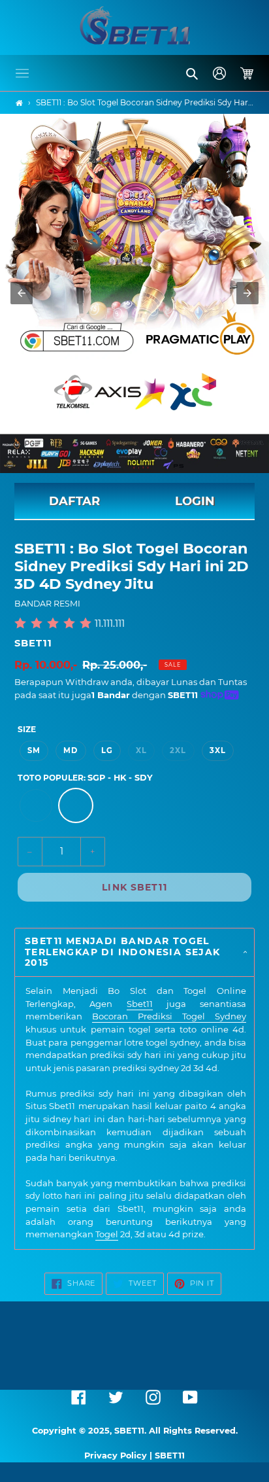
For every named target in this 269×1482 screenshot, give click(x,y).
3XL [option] (218, 750)
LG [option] (107, 750)
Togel (106, 1234)
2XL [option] (178, 750)
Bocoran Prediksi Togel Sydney (169, 1016)
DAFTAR (74, 501)
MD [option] (70, 750)
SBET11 (33, 643)
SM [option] (33, 750)
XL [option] (141, 750)
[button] (22, 73)
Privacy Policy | (119, 1455)
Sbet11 (140, 1003)
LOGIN (195, 501)
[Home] (19, 103)
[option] (36, 805)
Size (27, 729)
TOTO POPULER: (85, 778)
